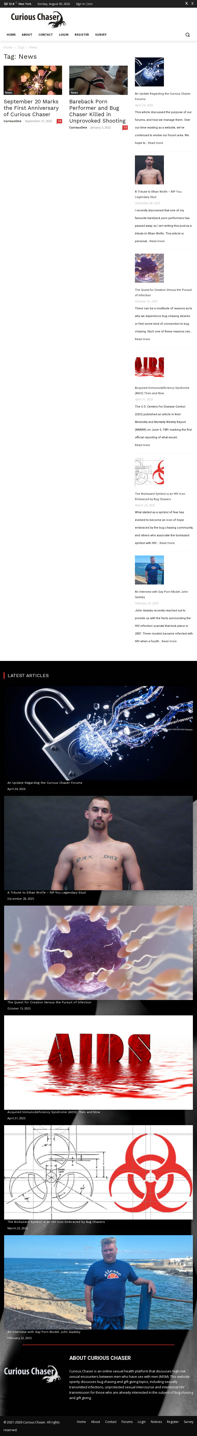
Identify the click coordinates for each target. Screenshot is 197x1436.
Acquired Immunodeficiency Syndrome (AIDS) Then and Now (162, 390)
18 (59, 121)
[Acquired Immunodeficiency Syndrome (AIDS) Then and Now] (149, 367)
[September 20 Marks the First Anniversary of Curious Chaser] (33, 80)
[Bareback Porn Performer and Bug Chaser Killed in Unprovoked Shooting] (98, 80)
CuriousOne (12, 121)
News (8, 92)
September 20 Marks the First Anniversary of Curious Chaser (31, 107)
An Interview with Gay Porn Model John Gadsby (161, 594)
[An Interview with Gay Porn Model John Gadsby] (149, 571)
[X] (187, 4)
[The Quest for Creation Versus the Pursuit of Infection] (149, 269)
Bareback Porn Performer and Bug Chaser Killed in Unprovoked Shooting (97, 111)
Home (8, 47)
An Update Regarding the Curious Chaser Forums (163, 96)
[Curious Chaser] (38, 19)
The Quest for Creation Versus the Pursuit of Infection (163, 292)
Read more (155, 143)
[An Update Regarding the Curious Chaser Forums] (149, 72)
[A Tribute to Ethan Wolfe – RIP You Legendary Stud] (149, 170)
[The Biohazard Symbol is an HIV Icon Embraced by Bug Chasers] (149, 473)
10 (125, 127)
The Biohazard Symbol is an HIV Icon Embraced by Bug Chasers (160, 496)
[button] (187, 35)
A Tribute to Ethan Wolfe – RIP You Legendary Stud (158, 194)
